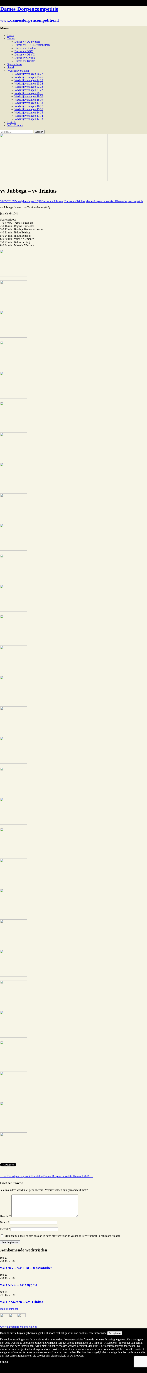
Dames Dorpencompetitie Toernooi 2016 (68, 1176)
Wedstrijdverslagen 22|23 (28, 86)
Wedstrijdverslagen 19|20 (28, 96)
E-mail (5, 1229)
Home (10, 35)
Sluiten (4, 1361)
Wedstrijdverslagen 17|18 (28, 102)
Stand (10, 67)
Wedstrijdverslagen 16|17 (28, 106)
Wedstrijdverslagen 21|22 (28, 89)
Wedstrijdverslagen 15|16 (28, 109)
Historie (11, 122)
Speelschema (14, 64)
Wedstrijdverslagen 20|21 (28, 93)
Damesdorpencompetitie (129, 201)
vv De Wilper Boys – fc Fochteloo (21, 1176)
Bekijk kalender (9, 1308)
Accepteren (115, 1333)
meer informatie (98, 1333)
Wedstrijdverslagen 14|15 (28, 112)
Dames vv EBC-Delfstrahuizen (32, 44)
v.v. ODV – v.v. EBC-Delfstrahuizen (26, 1268)
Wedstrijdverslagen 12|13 (28, 118)
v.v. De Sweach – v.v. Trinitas (21, 1302)
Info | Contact (15, 125)
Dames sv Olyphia (24, 57)
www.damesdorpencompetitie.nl (18, 1326)
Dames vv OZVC (24, 54)
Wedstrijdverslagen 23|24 (28, 83)
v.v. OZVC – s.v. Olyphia (18, 1285)
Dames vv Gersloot (25, 48)
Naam (4, 1222)
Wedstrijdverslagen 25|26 (28, 77)
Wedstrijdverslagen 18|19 (28, 99)
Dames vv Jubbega (52, 201)
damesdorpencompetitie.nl (101, 201)
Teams (11, 38)
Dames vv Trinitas (24, 60)
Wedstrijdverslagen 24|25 (28, 80)
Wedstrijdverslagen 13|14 (28, 115)
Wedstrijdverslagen (18, 70)
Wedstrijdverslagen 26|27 (28, 73)
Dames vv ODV (23, 51)
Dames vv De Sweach (27, 41)
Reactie (5, 1216)
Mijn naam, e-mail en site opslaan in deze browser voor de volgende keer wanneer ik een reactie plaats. (62, 1235)
